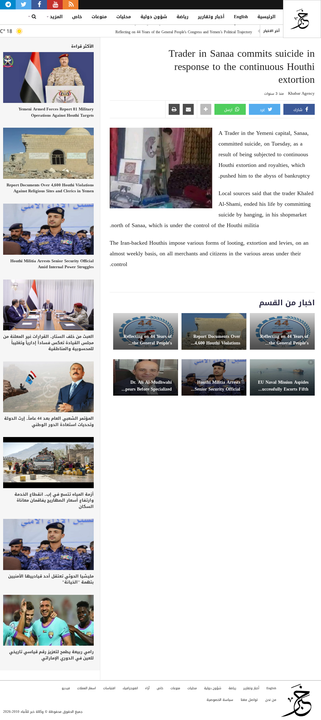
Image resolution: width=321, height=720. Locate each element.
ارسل (229, 109)
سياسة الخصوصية (220, 699)
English (241, 17)
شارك (298, 109)
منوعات (99, 17)
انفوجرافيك (130, 688)
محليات (123, 17)
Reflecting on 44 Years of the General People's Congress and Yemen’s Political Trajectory (183, 31)
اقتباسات (109, 688)
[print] (174, 109)
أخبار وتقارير (211, 17)
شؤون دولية (153, 17)
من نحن (270, 699)
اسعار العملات (86, 688)
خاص (77, 17)
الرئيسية (266, 17)
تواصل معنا (249, 699)
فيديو (66, 688)
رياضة (182, 17)
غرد (263, 109)
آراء (147, 688)
